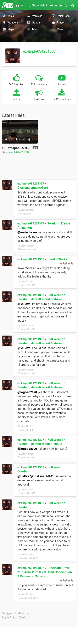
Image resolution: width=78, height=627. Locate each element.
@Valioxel (24, 304)
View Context (27, 209)
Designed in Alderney (16, 613)
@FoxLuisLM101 (42, 476)
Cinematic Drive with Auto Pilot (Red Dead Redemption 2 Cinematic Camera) (44, 572)
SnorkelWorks (57, 259)
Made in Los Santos (15, 617)
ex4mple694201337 (39, 51)
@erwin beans (27, 232)
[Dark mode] (66, 5)
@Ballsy (23, 476)
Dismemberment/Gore (32, 187)
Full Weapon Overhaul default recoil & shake (41, 297)
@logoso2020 (27, 392)
